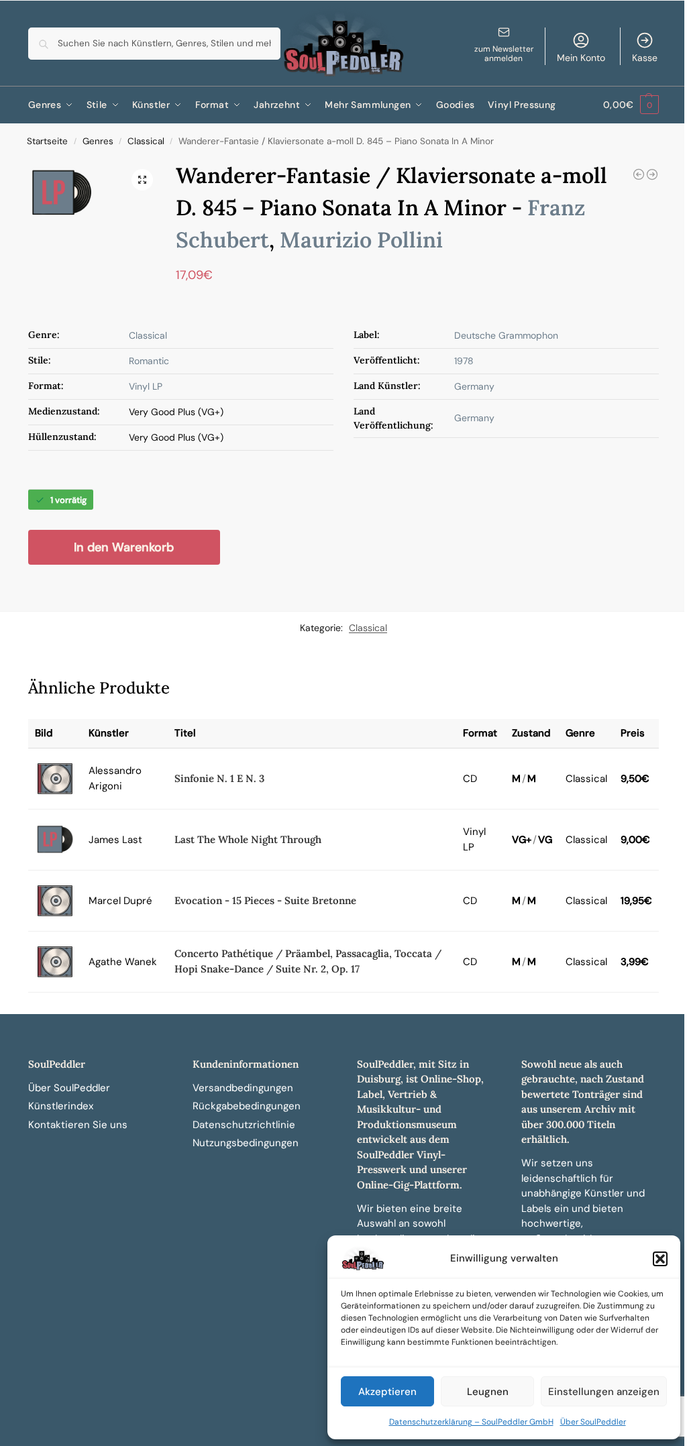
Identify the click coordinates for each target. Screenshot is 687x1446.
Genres (98, 141)
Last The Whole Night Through (247, 839)
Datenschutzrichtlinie (244, 1124)
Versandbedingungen (243, 1088)
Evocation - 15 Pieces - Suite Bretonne (265, 900)
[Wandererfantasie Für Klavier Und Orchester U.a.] (652, 174)
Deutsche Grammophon (506, 335)
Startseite (47, 141)
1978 (464, 361)
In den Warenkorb (124, 547)
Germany (474, 386)
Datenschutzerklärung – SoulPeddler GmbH (471, 1421)
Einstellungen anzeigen (603, 1391)
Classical (145, 141)
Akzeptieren (387, 1391)
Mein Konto (581, 58)
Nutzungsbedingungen (246, 1143)
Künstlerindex (60, 1106)
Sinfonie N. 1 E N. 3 (219, 778)
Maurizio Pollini (361, 240)
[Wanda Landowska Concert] (638, 174)
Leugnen (488, 1391)
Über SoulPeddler (593, 1421)
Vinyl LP (145, 386)
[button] (660, 1259)
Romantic (149, 361)
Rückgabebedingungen (247, 1106)
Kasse (644, 58)
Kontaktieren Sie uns (77, 1124)
